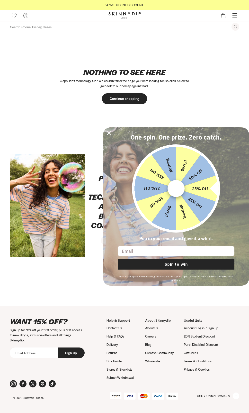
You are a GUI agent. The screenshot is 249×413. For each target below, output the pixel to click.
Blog (148, 344)
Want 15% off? (38, 321)
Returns (112, 352)
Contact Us (114, 328)
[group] (124, 5)
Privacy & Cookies (197, 369)
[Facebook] (23, 383)
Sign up (71, 352)
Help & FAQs (115, 336)
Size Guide (114, 361)
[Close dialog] (109, 133)
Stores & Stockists (120, 369)
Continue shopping (124, 98)
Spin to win (176, 264)
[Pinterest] (42, 383)
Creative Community (159, 352)
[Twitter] (32, 383)
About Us (151, 328)
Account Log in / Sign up (201, 328)
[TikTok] (52, 383)
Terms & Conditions (198, 361)
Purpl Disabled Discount (201, 344)
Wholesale (152, 361)
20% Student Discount (199, 336)
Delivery (112, 344)
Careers (150, 336)
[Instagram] (13, 383)
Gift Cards (191, 352)
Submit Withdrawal (120, 377)
